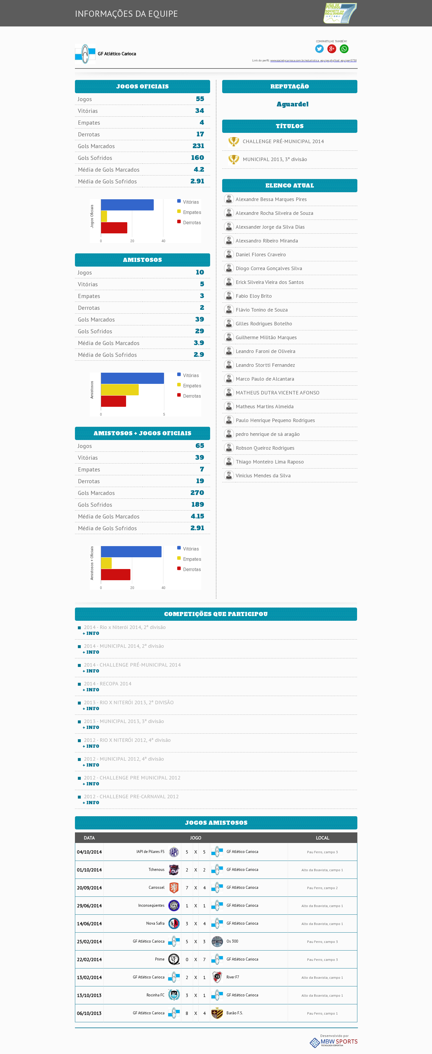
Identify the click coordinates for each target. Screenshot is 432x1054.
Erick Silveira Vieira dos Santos (270, 282)
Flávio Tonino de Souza (262, 309)
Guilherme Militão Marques (266, 337)
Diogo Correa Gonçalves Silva (269, 268)
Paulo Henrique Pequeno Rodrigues (275, 420)
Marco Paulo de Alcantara (265, 378)
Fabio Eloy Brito (254, 295)
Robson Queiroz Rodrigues (265, 447)
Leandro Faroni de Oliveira (265, 351)
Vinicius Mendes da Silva (263, 475)
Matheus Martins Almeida (265, 406)
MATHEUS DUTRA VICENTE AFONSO (277, 392)
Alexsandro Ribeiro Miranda (267, 240)
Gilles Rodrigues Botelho (264, 323)
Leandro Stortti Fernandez (265, 365)
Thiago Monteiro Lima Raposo (270, 461)
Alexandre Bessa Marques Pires (271, 199)
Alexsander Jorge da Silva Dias (270, 226)
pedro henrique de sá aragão (268, 434)
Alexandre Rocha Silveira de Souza (274, 213)
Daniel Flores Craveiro (261, 254)
